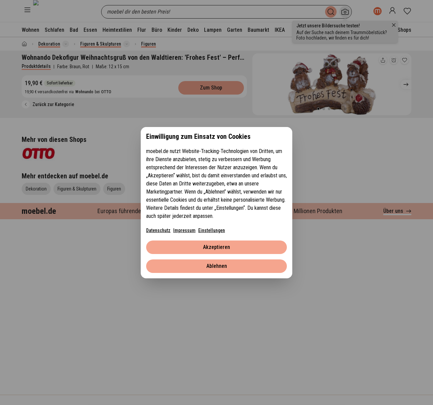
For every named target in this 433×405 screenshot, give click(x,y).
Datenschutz (158, 230)
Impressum (184, 230)
